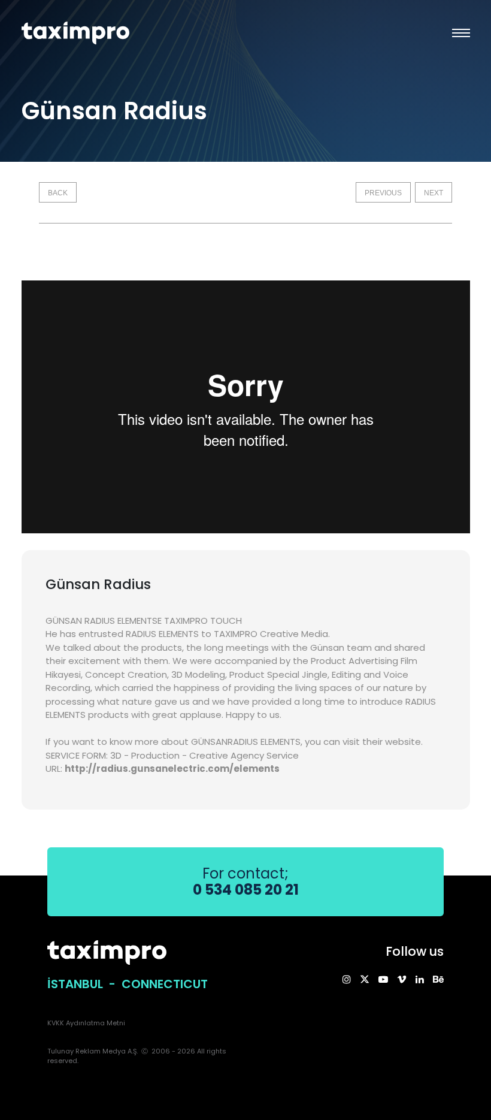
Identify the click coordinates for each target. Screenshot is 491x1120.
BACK (58, 193)
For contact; (246, 882)
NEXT (433, 193)
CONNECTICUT (165, 984)
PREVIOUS (383, 193)
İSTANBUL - (84, 984)
